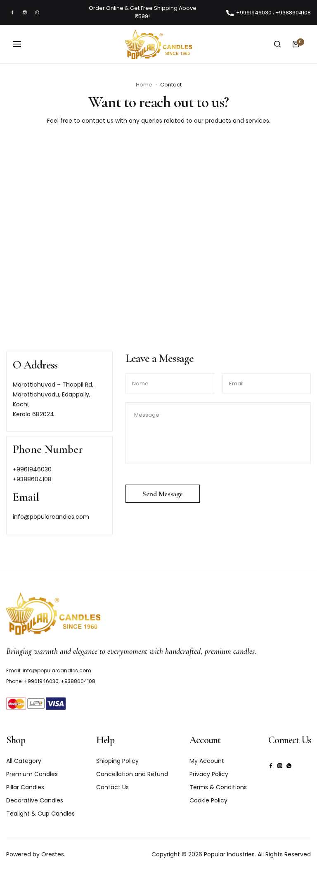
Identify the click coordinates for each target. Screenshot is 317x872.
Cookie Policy (208, 800)
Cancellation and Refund (132, 774)
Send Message (162, 493)
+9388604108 (32, 479)
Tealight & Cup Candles (40, 813)
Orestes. (53, 854)
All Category (23, 761)
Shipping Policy (117, 761)
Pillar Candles (25, 787)
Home (144, 85)
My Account (206, 761)
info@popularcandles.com (51, 517)
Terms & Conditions (218, 787)
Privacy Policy (208, 774)
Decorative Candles (34, 800)
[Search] (277, 44)
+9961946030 (32, 469)
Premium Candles (32, 774)
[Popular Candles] (158, 44)
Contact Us (112, 787)
